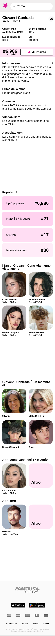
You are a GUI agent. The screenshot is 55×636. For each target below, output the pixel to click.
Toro (31, 31)
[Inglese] (9, 615)
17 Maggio (8, 31)
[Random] (51, 19)
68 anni (33, 39)
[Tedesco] (46, 615)
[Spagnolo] (18, 615)
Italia (5, 39)
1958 (20, 31)
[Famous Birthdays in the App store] (18, 605)
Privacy (35, 624)
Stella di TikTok (11, 21)
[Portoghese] (27, 615)
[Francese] (37, 615)
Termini (45, 624)
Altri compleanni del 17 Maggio (25, 459)
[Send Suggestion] (52, 64)
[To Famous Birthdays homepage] (5, 6)
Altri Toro (9, 500)
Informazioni (11, 624)
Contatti (24, 624)
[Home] (27, 590)
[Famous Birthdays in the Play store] (37, 605)
